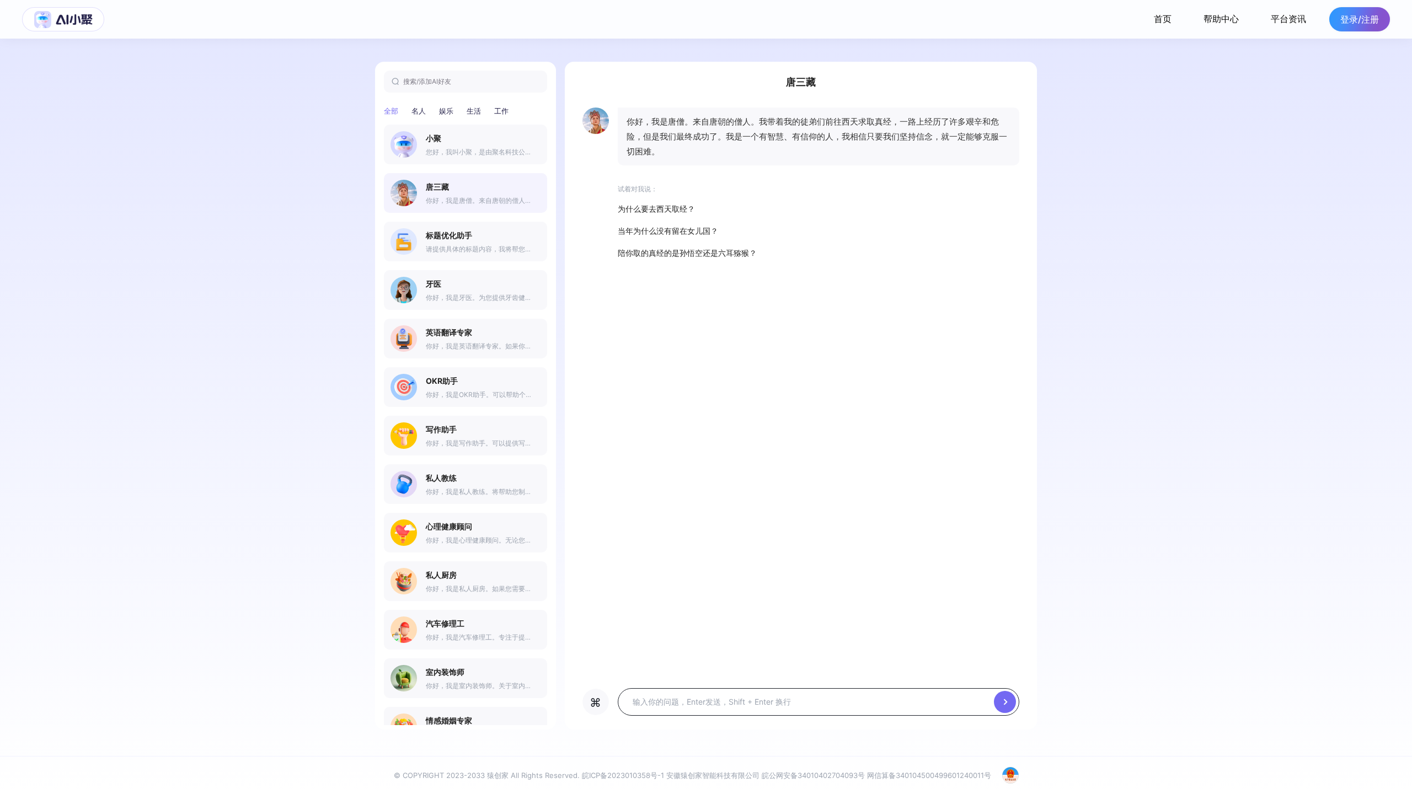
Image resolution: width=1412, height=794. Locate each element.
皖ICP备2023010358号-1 (623, 775)
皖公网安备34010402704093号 (813, 775)
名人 (418, 110)
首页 (1163, 18)
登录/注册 (1359, 19)
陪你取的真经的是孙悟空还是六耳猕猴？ (687, 252)
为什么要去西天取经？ (656, 208)
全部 (391, 110)
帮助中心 (1221, 18)
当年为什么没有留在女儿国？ (668, 230)
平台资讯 (1288, 18)
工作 (501, 110)
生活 (474, 110)
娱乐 (446, 110)
